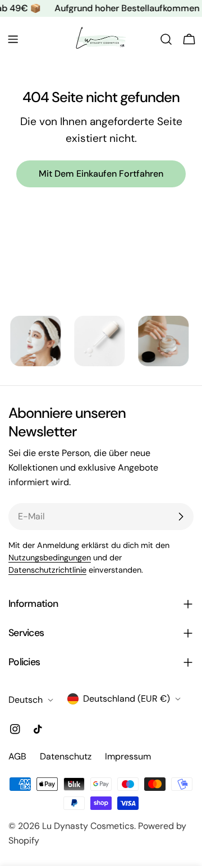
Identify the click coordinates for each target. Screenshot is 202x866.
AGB (17, 756)
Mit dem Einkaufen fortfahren (101, 173)
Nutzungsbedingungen (49, 557)
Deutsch (25, 700)
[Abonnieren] (180, 516)
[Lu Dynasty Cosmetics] (29, 341)
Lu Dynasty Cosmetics (88, 826)
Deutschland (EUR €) (126, 698)
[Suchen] (166, 39)
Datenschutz (65, 756)
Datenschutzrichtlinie (47, 570)
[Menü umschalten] (13, 39)
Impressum (128, 756)
